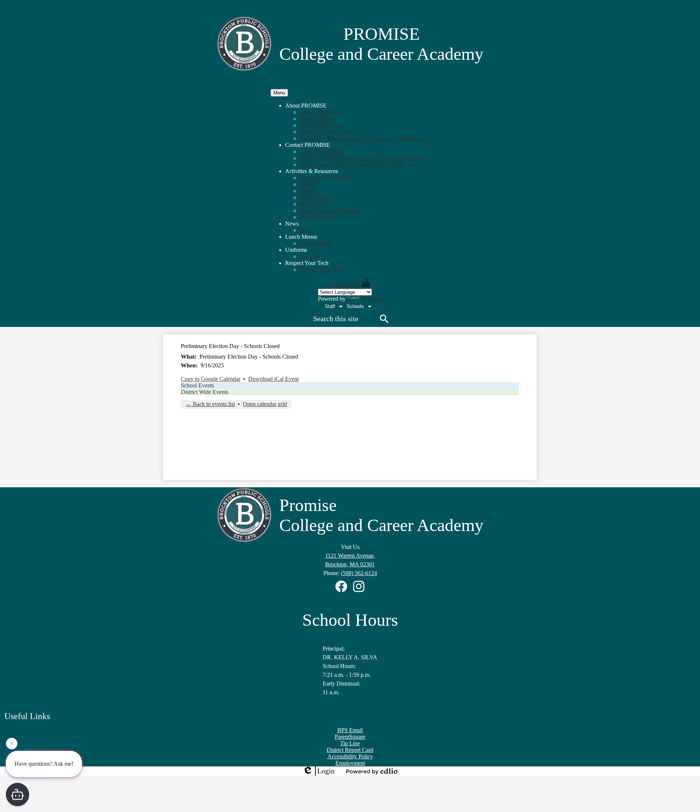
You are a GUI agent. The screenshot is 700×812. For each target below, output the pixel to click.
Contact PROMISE (322, 151)
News (306, 230)
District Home (346, 285)
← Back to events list (210, 404)
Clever (307, 191)
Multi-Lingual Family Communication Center (352, 164)
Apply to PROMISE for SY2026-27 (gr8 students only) (364, 158)
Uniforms (311, 256)
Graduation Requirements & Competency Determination (364, 138)
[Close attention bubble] (12, 744)
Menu (279, 92)
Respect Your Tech (321, 269)
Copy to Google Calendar (210, 379)
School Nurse (315, 197)
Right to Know (317, 119)
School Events (197, 385)
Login (326, 771)
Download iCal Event (273, 379)
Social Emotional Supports (330, 210)
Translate (372, 299)
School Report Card (323, 125)
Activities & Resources (326, 178)
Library (308, 184)
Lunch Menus (316, 243)
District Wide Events (204, 392)
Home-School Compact (327, 132)
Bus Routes (313, 204)
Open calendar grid (265, 404)
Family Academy (319, 217)
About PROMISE (320, 112)
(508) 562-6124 (359, 573)
